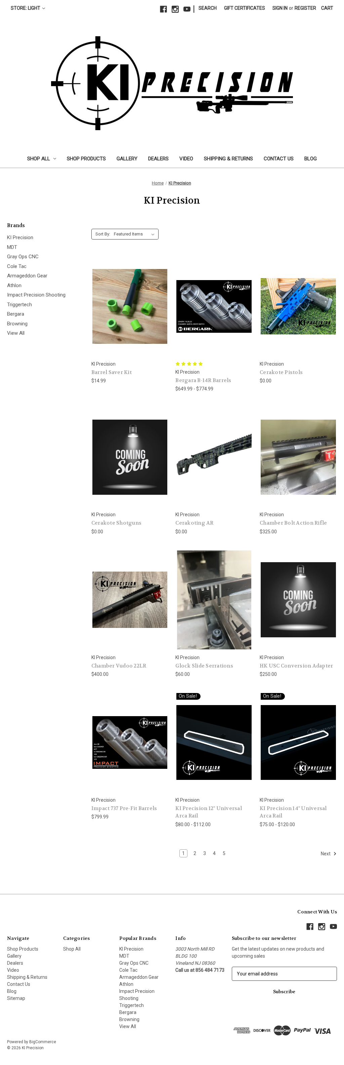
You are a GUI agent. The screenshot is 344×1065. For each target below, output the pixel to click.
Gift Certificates (244, 8)
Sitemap (16, 998)
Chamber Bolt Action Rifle (293, 523)
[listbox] (135, 234)
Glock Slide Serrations (204, 665)
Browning (17, 324)
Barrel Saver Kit (111, 372)
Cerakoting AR (194, 523)
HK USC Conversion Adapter (296, 665)
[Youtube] (186, 9)
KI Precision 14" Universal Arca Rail (293, 812)
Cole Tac (17, 266)
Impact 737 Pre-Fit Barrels (124, 808)
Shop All (38, 159)
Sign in (280, 8)
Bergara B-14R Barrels (203, 380)
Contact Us (279, 159)
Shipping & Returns (228, 159)
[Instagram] (175, 9)
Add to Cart (130, 612)
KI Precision (20, 237)
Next (326, 853)
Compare (127, 306)
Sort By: (102, 233)
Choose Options (130, 318)
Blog (310, 159)
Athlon (14, 285)
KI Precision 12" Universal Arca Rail (208, 812)
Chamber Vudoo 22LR (118, 665)
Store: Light (26, 8)
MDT (12, 247)
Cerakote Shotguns (116, 523)
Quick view (124, 294)
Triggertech (19, 305)
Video (186, 159)
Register (305, 8)
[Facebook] (163, 9)
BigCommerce (42, 1042)
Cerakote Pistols (281, 372)
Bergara (15, 314)
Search (208, 8)
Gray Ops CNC (23, 257)
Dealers (158, 159)
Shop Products (86, 159)
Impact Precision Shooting (36, 295)
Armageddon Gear (27, 276)
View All (16, 333)
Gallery (127, 159)
